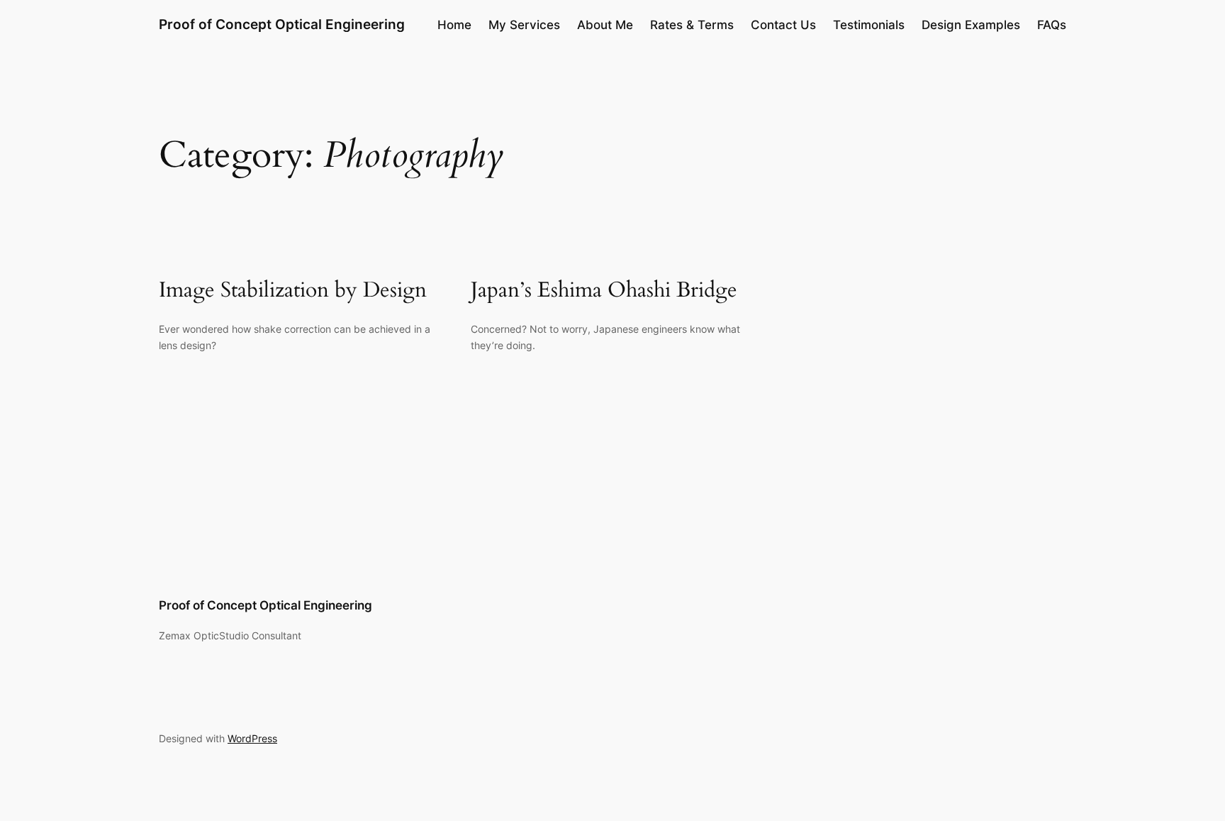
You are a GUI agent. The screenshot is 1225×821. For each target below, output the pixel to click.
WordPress (252, 738)
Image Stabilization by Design (293, 291)
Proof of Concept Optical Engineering (282, 24)
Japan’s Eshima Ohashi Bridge (604, 291)
